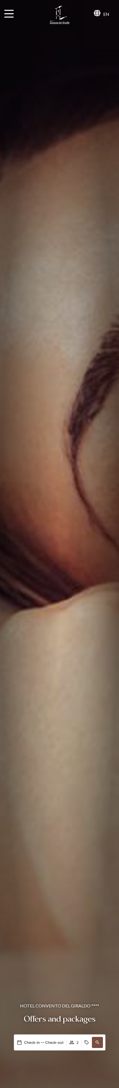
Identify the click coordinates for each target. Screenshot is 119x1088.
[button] (97, 1042)
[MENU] (9, 14)
